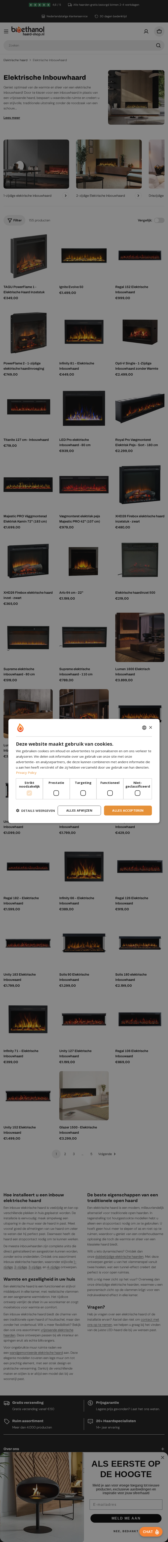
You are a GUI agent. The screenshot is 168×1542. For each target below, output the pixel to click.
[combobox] (144, 728)
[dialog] (83, 771)
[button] (35, 810)
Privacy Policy (26, 772)
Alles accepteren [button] (128, 810)
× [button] (150, 727)
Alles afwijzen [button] (79, 810)
